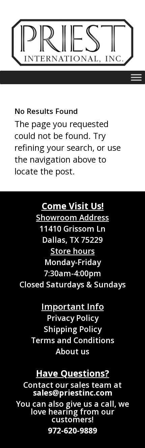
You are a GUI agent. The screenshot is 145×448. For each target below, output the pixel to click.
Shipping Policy (73, 329)
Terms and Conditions (72, 340)
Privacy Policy (72, 317)
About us (72, 351)
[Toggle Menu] (136, 77)
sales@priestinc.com (72, 392)
